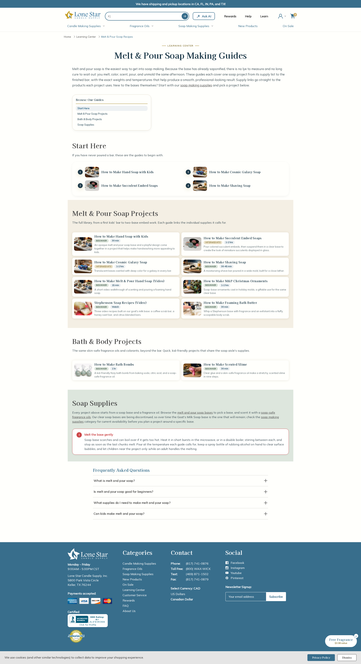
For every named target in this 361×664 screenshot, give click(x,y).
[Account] (282, 16)
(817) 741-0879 (197, 579)
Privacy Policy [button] (321, 657)
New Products (248, 26)
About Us (129, 611)
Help (248, 16)
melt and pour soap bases (195, 412)
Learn (264, 16)
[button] (341, 641)
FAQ (126, 606)
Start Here (83, 108)
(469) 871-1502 (197, 574)
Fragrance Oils (139, 26)
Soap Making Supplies (193, 26)
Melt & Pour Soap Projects (92, 113)
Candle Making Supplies (84, 26)
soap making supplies (196, 85)
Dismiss (347, 657)
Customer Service (135, 595)
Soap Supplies (85, 124)
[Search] (185, 16)
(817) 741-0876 (197, 563)
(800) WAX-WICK (198, 569)
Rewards (230, 16)
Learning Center (134, 590)
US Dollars (178, 594)
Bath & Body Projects (89, 119)
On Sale (288, 26)
